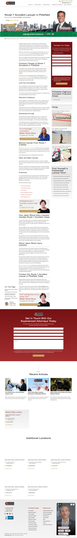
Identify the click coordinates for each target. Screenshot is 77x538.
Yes (40, 271)
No (36, 271)
